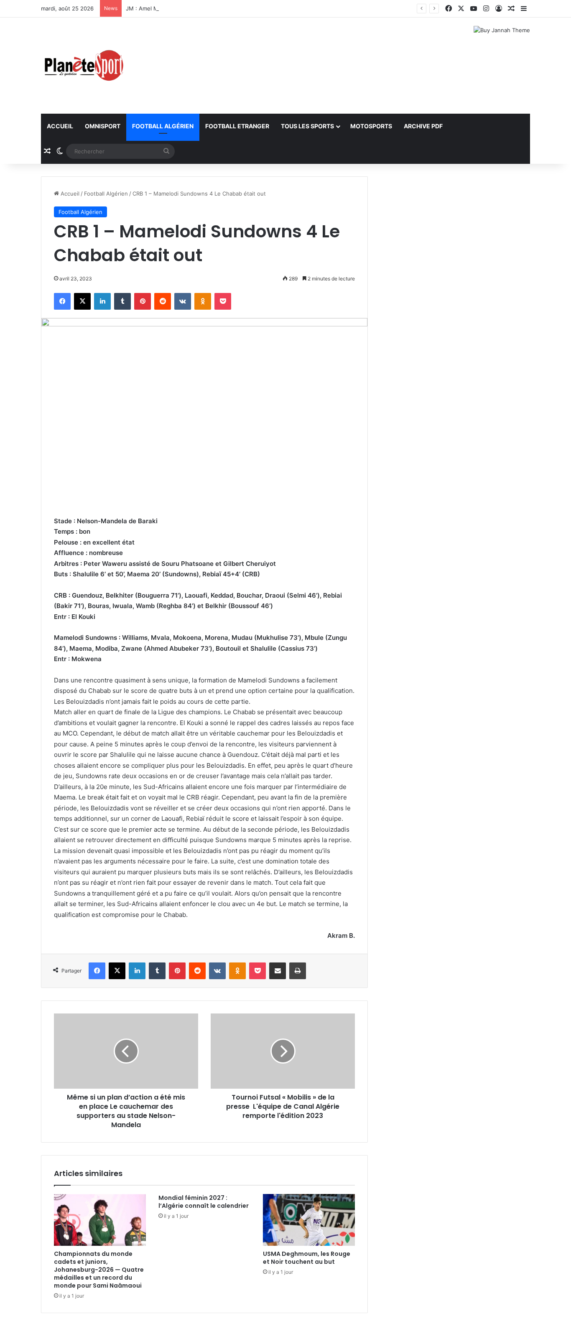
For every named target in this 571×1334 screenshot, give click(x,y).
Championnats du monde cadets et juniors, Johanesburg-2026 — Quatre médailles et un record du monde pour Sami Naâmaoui (99, 1270)
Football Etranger (237, 126)
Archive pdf (423, 126)
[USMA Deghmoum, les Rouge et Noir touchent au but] (309, 1220)
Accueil (60, 126)
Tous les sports (307, 126)
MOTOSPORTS (371, 126)
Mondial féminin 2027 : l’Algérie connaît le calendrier (203, 1202)
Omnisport (102, 126)
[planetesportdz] (83, 65)
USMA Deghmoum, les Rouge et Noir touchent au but (306, 1258)
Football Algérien (163, 126)
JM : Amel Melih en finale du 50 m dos (176, 8)
